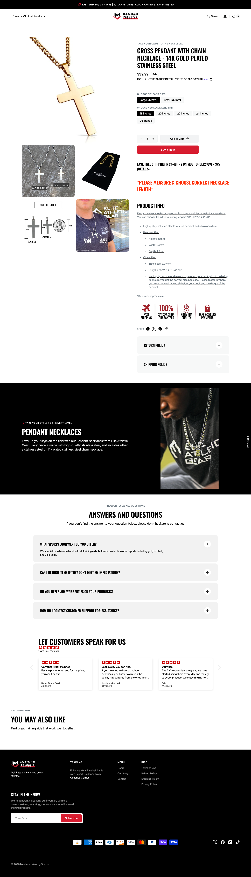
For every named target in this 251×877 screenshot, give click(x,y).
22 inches (184, 114)
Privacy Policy (149, 784)
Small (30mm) (174, 100)
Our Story (122, 773)
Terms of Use (148, 767)
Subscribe (71, 818)
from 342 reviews (48, 651)
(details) (143, 168)
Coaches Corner (79, 777)
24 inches (203, 114)
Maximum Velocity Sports (34, 864)
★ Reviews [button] (247, 441)
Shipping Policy (150, 778)
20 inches (165, 114)
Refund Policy (149, 773)
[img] (127, 647)
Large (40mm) (150, 100)
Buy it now (168, 149)
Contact (121, 778)
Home (120, 767)
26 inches (147, 121)
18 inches (147, 114)
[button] (213, 16)
